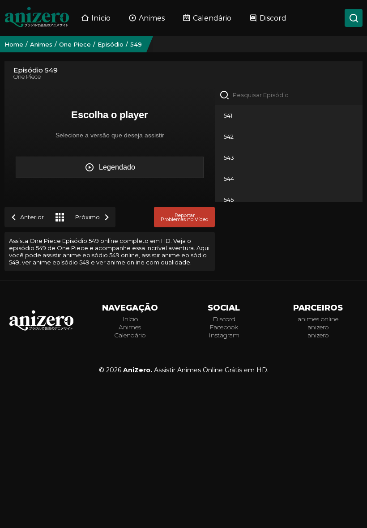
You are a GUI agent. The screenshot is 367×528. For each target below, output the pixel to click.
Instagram (224, 335)
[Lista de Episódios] (59, 217)
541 (228, 115)
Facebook (223, 327)
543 (229, 157)
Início (101, 18)
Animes (152, 18)
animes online (318, 319)
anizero (318, 327)
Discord (273, 18)
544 (229, 178)
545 (229, 199)
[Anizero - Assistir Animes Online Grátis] (41, 330)
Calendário (212, 18)
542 (229, 136)
